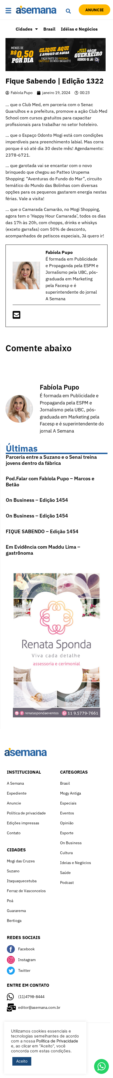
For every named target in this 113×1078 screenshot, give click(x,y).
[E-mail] (16, 316)
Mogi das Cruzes (21, 861)
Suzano (13, 870)
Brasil (49, 29)
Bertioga (14, 920)
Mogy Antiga (70, 793)
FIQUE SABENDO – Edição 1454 (42, 531)
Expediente (17, 793)
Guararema (16, 910)
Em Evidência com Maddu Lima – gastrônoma (43, 550)
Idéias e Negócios (79, 29)
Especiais (68, 803)
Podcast (67, 882)
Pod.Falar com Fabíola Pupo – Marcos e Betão (50, 481)
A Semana (15, 783)
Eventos (67, 813)
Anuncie (14, 803)
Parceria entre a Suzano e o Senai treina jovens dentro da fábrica (51, 460)
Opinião (67, 822)
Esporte (67, 832)
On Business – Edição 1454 (37, 500)
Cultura (66, 852)
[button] (9, 11)
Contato (14, 832)
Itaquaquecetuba (21, 880)
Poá (10, 900)
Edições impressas (23, 822)
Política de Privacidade (57, 1041)
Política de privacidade (26, 813)
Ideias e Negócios (75, 862)
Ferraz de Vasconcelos (26, 890)
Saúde (65, 872)
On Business (71, 842)
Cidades (24, 29)
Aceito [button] (21, 1061)
